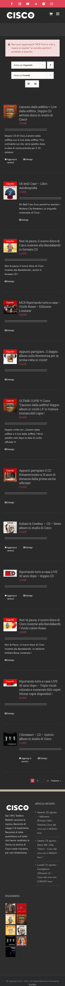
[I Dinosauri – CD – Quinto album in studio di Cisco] (10, 739)
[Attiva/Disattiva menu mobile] (58, 14)
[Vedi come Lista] (35, 83)
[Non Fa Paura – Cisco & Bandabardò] (10, 919)
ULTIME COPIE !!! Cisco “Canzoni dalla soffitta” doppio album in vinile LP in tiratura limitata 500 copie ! (39, 407)
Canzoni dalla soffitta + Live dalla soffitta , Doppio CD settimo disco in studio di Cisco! (38, 113)
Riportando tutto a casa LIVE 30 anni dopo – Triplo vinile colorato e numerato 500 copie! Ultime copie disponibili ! (40, 687)
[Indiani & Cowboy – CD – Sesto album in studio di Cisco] (10, 527)
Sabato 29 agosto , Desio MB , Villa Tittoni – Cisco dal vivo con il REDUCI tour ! (47, 849)
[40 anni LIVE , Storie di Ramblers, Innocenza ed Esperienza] (10, 930)
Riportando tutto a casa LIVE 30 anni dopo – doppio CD (38, 574)
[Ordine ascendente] (50, 65)
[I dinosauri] (10, 941)
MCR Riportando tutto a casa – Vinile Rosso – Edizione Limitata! (39, 307)
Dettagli (29, 159)
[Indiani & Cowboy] (21, 930)
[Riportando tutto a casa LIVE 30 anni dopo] (21, 908)
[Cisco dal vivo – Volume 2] (10, 952)
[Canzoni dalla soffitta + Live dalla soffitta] (21, 919)
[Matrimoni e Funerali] (21, 941)
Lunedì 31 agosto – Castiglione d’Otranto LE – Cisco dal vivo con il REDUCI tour (47, 873)
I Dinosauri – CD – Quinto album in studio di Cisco (36, 737)
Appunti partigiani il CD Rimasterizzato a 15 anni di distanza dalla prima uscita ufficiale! (37, 476)
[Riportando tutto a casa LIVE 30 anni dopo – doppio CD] (10, 573)
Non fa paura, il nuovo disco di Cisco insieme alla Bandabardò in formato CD (39, 245)
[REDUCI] (10, 908)
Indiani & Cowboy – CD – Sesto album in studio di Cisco (40, 526)
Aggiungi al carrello (12, 161)
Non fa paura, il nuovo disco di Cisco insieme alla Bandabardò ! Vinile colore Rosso (39, 624)
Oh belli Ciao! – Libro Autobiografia (33, 186)
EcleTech (32, 984)
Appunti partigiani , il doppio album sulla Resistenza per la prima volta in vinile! (38, 356)
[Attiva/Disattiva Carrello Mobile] (51, 14)
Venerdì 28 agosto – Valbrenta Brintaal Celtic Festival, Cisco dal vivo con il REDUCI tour (47, 822)
